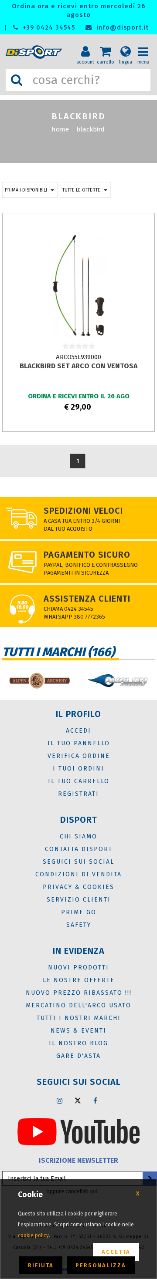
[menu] (146, 44)
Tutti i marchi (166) (58, 652)
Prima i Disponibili (26, 190)
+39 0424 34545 (47, 27)
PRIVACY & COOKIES (78, 887)
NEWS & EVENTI (78, 1030)
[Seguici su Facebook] (95, 1100)
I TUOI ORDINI (78, 768)
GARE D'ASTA (78, 1056)
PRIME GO (78, 912)
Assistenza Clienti (87, 598)
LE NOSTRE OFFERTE (79, 980)
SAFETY (78, 925)
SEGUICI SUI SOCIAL (78, 861)
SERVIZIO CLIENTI (79, 899)
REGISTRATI (78, 794)
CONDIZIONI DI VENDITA (78, 874)
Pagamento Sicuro (87, 554)
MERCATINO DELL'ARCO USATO (78, 1005)
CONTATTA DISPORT (79, 849)
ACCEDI (78, 730)
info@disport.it (121, 27)
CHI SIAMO (78, 836)
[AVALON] (117, 680)
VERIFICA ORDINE (79, 756)
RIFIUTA (41, 1265)
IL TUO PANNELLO (79, 743)
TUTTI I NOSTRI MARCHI (79, 1018)
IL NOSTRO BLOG (78, 1043)
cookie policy (33, 1235)
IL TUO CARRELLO (78, 781)
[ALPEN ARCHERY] (39, 680)
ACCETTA (116, 1252)
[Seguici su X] (78, 1100)
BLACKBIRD (90, 129)
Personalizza (100, 1265)
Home (60, 129)
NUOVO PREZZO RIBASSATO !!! (79, 992)
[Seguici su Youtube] (78, 1131)
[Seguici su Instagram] (60, 1100)
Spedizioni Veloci (83, 510)
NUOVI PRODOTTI (78, 967)
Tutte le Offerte (81, 190)
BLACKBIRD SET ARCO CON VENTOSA (78, 366)
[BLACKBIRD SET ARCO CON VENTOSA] (78, 285)
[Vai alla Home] (35, 52)
